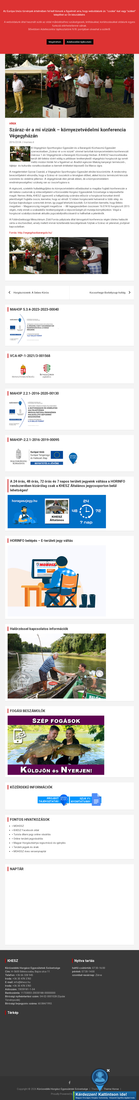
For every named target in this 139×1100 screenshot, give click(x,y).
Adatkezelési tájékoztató (79, 42)
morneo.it (29, 142)
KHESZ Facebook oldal (26, 830)
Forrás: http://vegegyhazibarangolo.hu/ (30, 232)
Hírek (12, 123)
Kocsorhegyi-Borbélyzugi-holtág (107, 292)
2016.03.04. (15, 142)
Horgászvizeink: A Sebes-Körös (31, 292)
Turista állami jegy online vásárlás (32, 834)
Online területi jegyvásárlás (28, 838)
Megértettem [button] (55, 42)
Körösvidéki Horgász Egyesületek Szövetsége (62, 1089)
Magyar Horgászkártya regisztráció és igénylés (40, 842)
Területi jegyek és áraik (26, 847)
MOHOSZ (19, 825)
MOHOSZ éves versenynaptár (30, 851)
